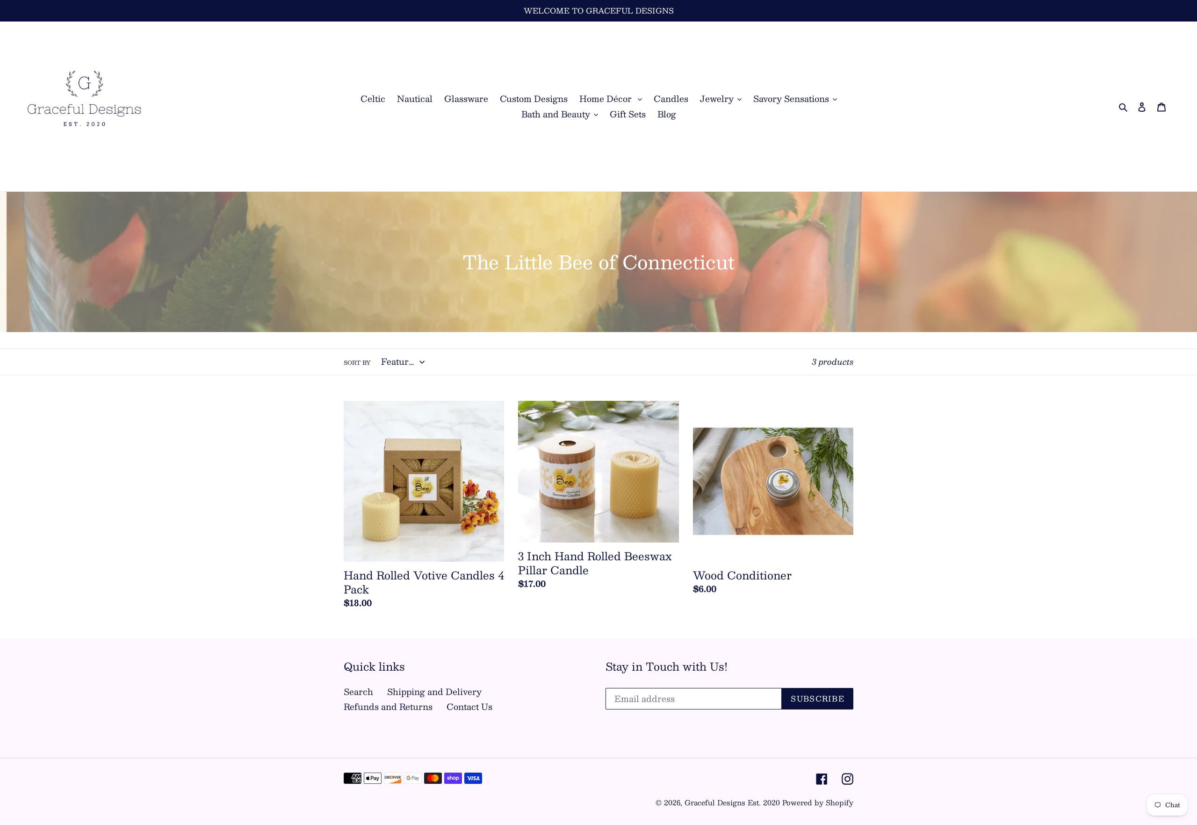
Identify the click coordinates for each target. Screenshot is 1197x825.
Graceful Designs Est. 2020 (732, 802)
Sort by (357, 362)
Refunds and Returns (388, 707)
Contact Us (469, 707)
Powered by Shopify (817, 802)
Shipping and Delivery (434, 692)
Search (358, 692)
